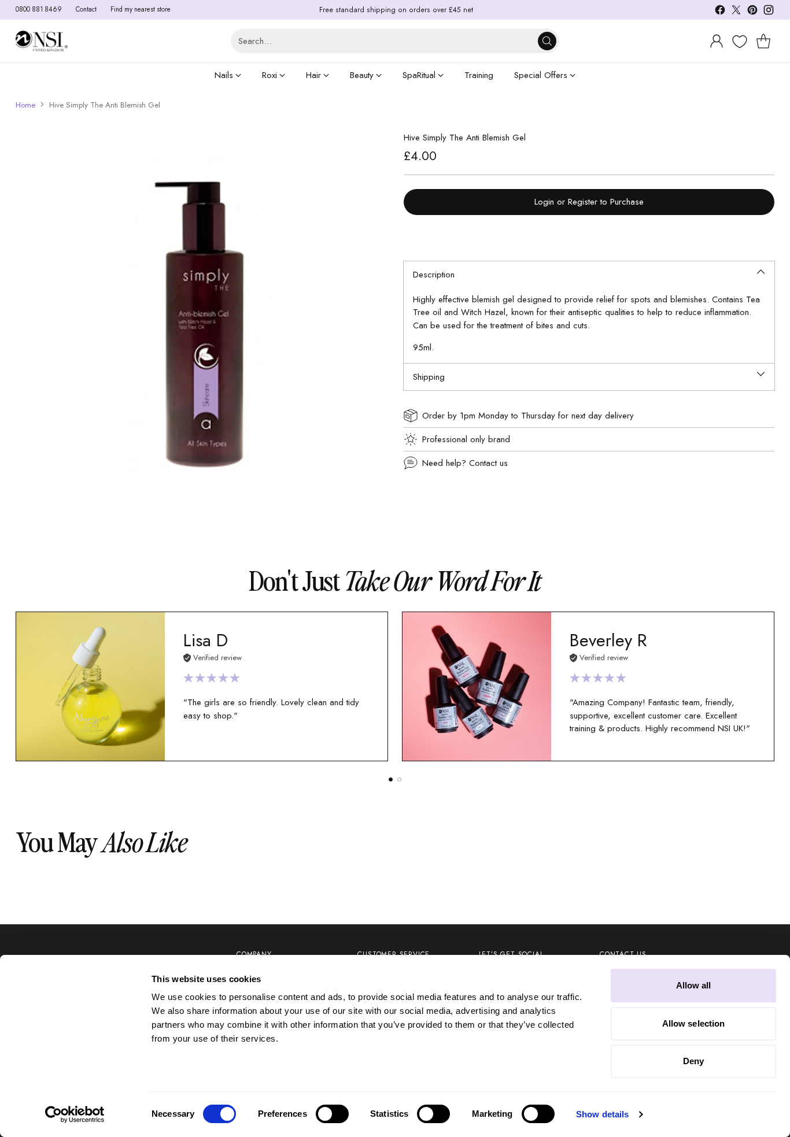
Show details (602, 1114)
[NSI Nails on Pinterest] (752, 12)
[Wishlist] (738, 42)
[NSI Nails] (42, 41)
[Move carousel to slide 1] (391, 779)
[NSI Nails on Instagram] (768, 12)
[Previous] (19, 686)
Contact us (488, 463)
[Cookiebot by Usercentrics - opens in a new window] (74, 1114)
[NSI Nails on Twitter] (736, 12)
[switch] (332, 1114)
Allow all (693, 985)
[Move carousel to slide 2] (399, 779)
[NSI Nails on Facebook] (720, 12)
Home (25, 104)
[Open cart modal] (763, 41)
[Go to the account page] (716, 41)
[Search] (547, 41)
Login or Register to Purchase (589, 201)
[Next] (771, 686)
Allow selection (693, 1023)
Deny (693, 1061)
